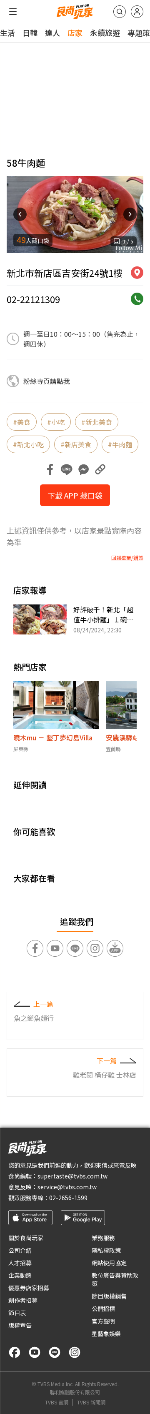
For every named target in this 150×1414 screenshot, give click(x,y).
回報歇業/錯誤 (127, 557)
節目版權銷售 (109, 1296)
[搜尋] (119, 11)
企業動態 (20, 1275)
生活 (7, 32)
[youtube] (34, 1352)
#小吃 (56, 422)
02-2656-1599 (68, 1197)
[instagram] (74, 1352)
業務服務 (103, 1237)
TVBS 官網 (56, 1402)
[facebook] (14, 1352)
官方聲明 (103, 1321)
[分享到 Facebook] (50, 469)
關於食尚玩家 (25, 1237)
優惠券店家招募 (28, 1288)
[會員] (137, 11)
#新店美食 (75, 444)
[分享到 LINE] (66, 469)
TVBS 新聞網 (91, 1402)
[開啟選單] (13, 11)
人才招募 (20, 1263)
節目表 (17, 1313)
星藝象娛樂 (106, 1333)
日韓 (30, 32)
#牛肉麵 (120, 444)
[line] (54, 1352)
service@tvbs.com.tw (67, 1187)
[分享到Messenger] (83, 469)
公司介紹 (20, 1250)
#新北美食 (96, 422)
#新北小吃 (28, 444)
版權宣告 (20, 1325)
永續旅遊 (105, 32)
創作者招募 (23, 1300)
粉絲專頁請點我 (46, 381)
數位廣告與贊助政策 (115, 1279)
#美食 (21, 422)
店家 (75, 32)
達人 (52, 32)
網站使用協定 (109, 1263)
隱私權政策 (106, 1250)
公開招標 (103, 1308)
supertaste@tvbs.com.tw (73, 1176)
